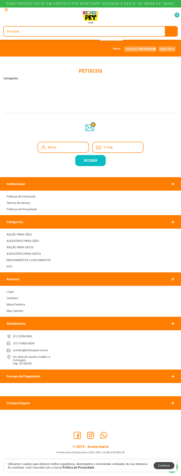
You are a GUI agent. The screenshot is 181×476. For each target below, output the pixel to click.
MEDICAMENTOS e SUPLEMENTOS (29, 260)
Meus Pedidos (16, 304)
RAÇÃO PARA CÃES (19, 234)
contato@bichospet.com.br (30, 350)
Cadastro (12, 298)
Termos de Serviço (18, 202)
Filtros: (117, 48)
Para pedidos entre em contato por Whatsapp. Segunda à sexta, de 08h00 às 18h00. (90, 4)
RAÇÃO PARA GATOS (20, 247)
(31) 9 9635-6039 (23, 343)
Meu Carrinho (15, 310)
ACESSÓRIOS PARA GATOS (24, 253)
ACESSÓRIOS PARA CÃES (23, 240)
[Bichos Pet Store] (90, 17)
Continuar (164, 465)
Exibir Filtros (167, 49)
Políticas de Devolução (21, 196)
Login (10, 291)
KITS (9, 266)
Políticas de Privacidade (22, 209)
